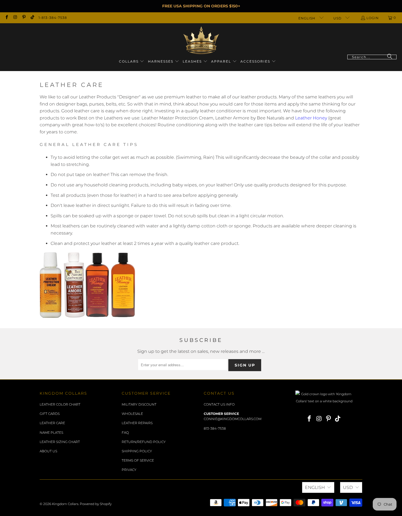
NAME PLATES (51, 432)
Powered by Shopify (96, 504)
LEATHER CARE (52, 423)
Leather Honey (311, 118)
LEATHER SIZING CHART (60, 442)
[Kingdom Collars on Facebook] (6, 18)
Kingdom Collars (65, 504)
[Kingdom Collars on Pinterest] (23, 18)
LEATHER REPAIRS (137, 423)
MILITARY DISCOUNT (139, 404)
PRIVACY (129, 470)
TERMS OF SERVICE (138, 460)
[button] (131, 62)
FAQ (125, 432)
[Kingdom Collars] (201, 40)
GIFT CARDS (50, 414)
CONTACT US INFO (219, 404)
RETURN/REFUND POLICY (144, 442)
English (307, 18)
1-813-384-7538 (53, 18)
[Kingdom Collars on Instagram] (15, 18)
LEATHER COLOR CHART (60, 404)
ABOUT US (48, 451)
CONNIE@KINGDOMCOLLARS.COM (232, 419)
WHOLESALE (132, 414)
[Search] (390, 57)
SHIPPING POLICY (137, 451)
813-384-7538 (215, 428)
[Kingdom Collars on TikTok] (32, 18)
